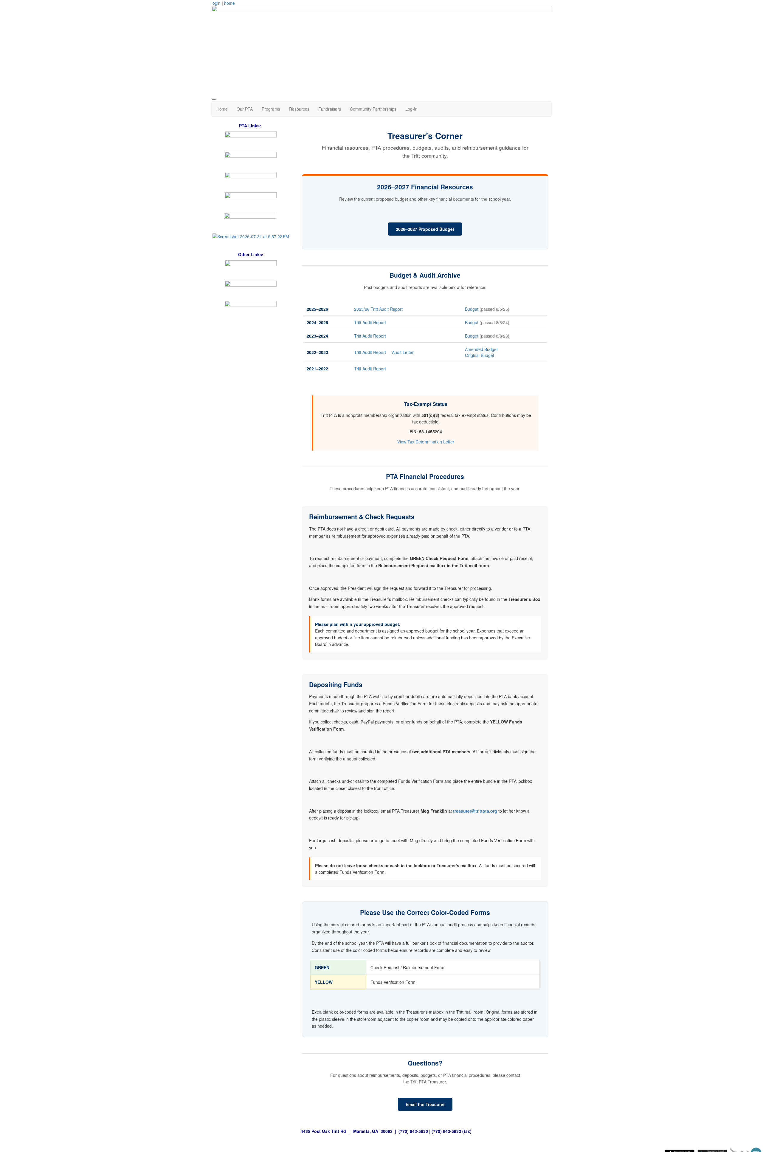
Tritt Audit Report (370, 322)
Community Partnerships (373, 109)
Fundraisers (329, 109)
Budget (472, 309)
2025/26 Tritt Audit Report (378, 309)
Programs (271, 109)
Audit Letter (403, 352)
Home (222, 109)
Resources (299, 109)
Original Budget (479, 355)
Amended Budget (481, 349)
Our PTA (245, 109)
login (216, 3)
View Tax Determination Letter (425, 442)
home (229, 3)
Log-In (411, 109)
